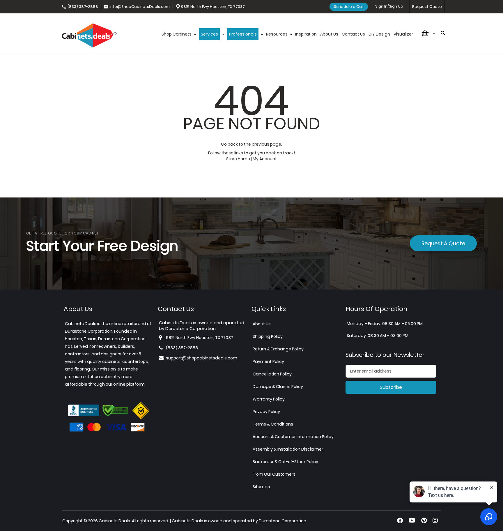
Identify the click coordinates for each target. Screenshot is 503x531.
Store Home (238, 159)
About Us (262, 324)
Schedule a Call (349, 6)
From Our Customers (274, 474)
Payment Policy (268, 361)
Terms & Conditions (273, 424)
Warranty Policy (269, 399)
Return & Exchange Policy (278, 349)
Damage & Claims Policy (278, 386)
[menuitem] (178, 40)
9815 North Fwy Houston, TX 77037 (213, 6)
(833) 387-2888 (83, 6)
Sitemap (261, 487)
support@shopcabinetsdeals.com (201, 358)
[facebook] (400, 520)
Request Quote (427, 6)
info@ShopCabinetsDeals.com (139, 6)
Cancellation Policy (272, 374)
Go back (229, 144)
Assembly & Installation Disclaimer (288, 449)
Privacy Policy (266, 411)
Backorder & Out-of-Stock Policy (285, 462)
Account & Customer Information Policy (293, 437)
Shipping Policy (268, 336)
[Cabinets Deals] (89, 36)
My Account (265, 159)
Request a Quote (443, 243)
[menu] (287, 40)
